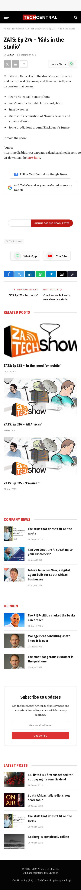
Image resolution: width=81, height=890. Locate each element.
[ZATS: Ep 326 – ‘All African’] (40, 398)
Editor (10, 54)
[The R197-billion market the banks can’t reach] (14, 620)
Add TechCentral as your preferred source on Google (43, 187)
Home (7, 28)
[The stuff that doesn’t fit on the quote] (14, 533)
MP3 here (33, 158)
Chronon (53, 872)
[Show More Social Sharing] (24, 64)
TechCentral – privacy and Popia (54, 880)
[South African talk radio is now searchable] (14, 800)
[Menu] (6, 17)
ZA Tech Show (33, 28)
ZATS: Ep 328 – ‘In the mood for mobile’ (32, 366)
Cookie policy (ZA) (22, 880)
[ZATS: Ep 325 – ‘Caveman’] (40, 457)
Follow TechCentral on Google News (43, 174)
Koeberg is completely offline (48, 837)
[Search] (75, 17)
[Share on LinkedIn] (15, 64)
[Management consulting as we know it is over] (14, 641)
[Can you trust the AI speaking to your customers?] (14, 554)
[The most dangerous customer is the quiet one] (14, 661)
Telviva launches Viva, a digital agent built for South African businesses (49, 574)
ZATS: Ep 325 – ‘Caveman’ (22, 483)
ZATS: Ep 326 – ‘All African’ (23, 424)
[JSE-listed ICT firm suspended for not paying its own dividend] (14, 779)
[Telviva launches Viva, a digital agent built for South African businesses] (14, 575)
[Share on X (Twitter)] (7, 64)
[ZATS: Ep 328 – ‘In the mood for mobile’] (40, 339)
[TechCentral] (40, 17)
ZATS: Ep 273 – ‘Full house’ (23, 295)
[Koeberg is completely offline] (14, 841)
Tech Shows (18, 28)
